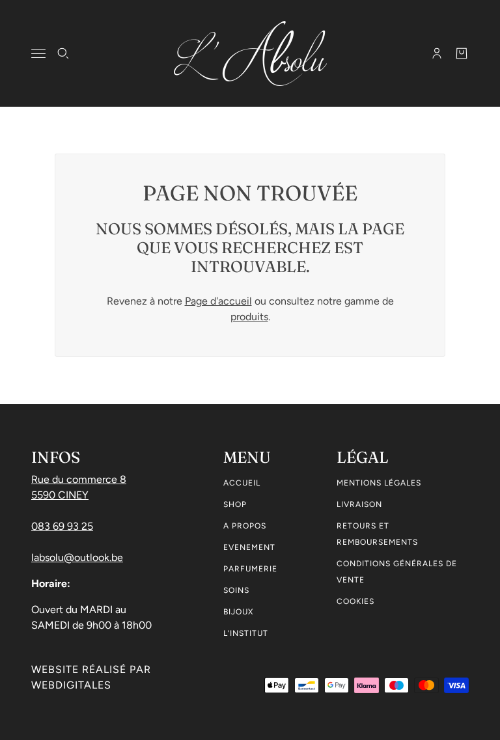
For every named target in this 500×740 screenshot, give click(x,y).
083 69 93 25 (62, 526)
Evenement (249, 547)
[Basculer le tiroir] (38, 53)
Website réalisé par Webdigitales (91, 677)
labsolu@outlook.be (77, 557)
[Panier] (461, 53)
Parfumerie (250, 568)
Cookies (355, 601)
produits (249, 316)
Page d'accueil (218, 301)
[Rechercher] (63, 53)
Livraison (359, 504)
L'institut (245, 633)
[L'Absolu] (250, 53)
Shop (235, 504)
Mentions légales (379, 482)
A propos (244, 525)
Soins (236, 590)
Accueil (241, 482)
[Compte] (437, 53)
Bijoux (238, 611)
